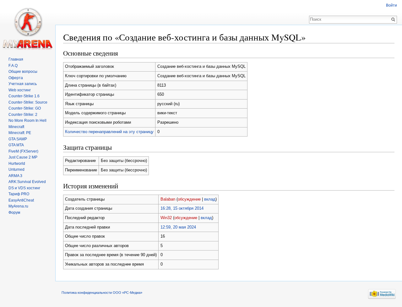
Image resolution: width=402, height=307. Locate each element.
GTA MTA (16, 145)
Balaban (167, 199)
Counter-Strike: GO (24, 108)
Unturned (16, 169)
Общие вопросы (22, 71)
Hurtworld (16, 163)
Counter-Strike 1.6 (24, 96)
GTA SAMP (17, 139)
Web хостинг (19, 90)
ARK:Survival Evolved (27, 182)
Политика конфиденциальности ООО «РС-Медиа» (102, 292)
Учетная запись (22, 84)
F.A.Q (13, 65)
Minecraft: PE (19, 133)
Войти (391, 5)
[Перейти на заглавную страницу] (28, 25)
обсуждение (189, 199)
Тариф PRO (18, 194)
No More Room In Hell (27, 120)
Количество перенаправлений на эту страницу (109, 131)
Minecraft (16, 127)
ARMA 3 (15, 176)
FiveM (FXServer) (23, 151)
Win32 (166, 217)
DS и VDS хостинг (24, 188)
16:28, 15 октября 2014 (182, 208)
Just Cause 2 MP (22, 157)
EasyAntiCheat (21, 200)
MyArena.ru (18, 206)
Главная (15, 59)
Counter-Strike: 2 (22, 114)
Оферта (15, 78)
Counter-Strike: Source (27, 102)
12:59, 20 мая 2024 (178, 227)
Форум (14, 212)
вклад (209, 199)
